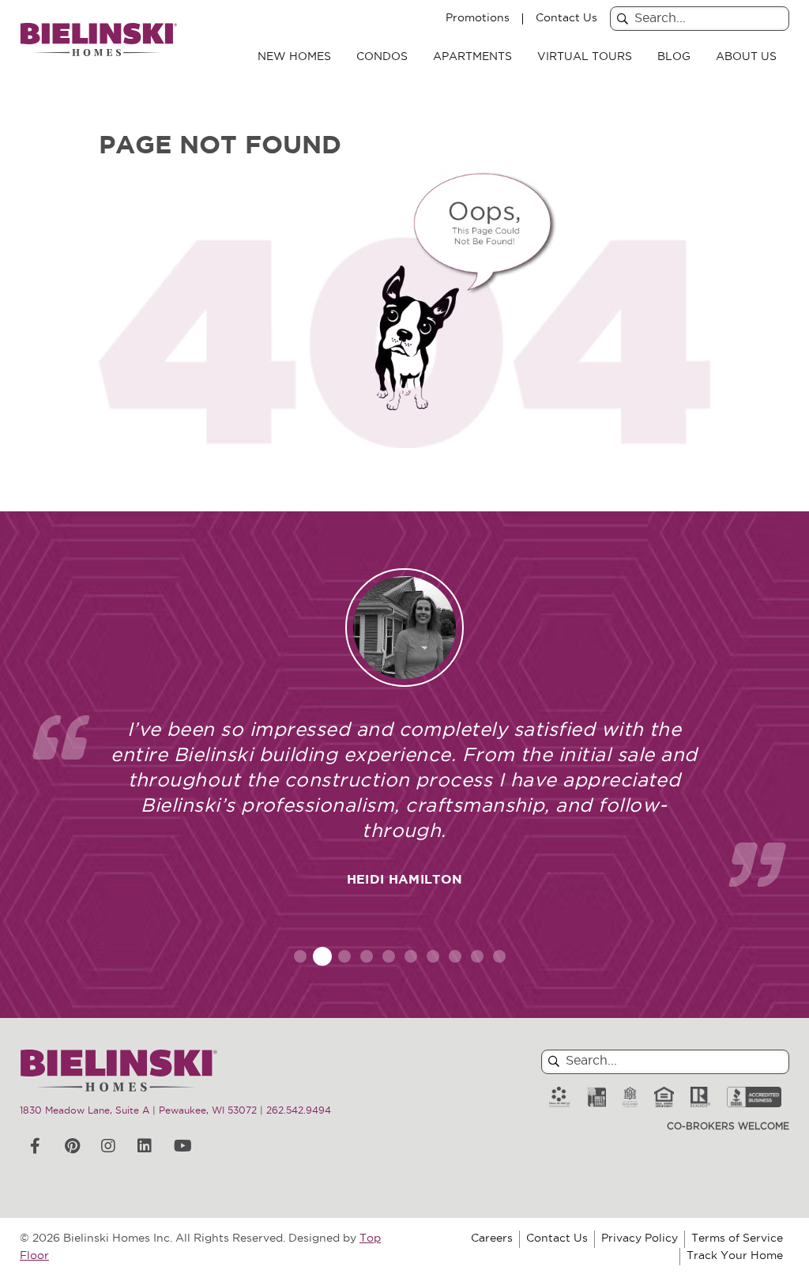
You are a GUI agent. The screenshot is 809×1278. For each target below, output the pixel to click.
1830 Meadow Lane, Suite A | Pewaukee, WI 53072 (138, 1111)
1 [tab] (300, 956)
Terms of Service (737, 1239)
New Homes (294, 57)
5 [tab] (389, 956)
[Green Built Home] (596, 1097)
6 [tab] (411, 956)
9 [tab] (477, 956)
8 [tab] (455, 956)
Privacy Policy (639, 1239)
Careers (492, 1239)
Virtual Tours (584, 57)
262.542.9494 (298, 1111)
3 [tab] (344, 956)
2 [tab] (323, 956)
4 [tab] (367, 956)
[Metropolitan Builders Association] (630, 1097)
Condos (382, 57)
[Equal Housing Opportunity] (664, 1097)
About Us (746, 57)
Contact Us (566, 19)
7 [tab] (433, 956)
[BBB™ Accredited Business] (754, 1097)
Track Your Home (735, 1256)
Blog (673, 57)
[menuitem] (294, 57)
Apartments (472, 57)
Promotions (478, 19)
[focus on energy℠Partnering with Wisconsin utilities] (559, 1097)
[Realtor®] (700, 1097)
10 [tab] (499, 956)
